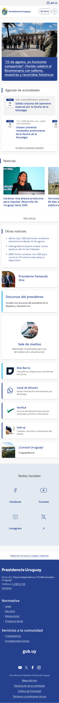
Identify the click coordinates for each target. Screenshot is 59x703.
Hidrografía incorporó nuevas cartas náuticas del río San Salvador (28, 248)
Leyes (8, 606)
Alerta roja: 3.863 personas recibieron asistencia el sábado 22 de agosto (29, 240)
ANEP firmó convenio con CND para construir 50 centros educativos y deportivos (28, 257)
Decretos (10, 611)
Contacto (7, 588)
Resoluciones (12, 616)
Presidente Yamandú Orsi (33, 278)
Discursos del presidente (24, 297)
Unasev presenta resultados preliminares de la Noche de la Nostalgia (30, 132)
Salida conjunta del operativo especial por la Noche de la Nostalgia (33, 107)
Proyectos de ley (14, 621)
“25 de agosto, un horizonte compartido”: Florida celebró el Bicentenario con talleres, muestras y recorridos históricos (29, 68)
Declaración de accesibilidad (29, 685)
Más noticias (29, 218)
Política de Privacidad (29, 691)
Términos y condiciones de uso (29, 696)
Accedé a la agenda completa (29, 147)
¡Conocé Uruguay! (31, 447)
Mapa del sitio (29, 680)
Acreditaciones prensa (17, 641)
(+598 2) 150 (18, 584)
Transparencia (13, 635)
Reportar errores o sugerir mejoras (29, 555)
